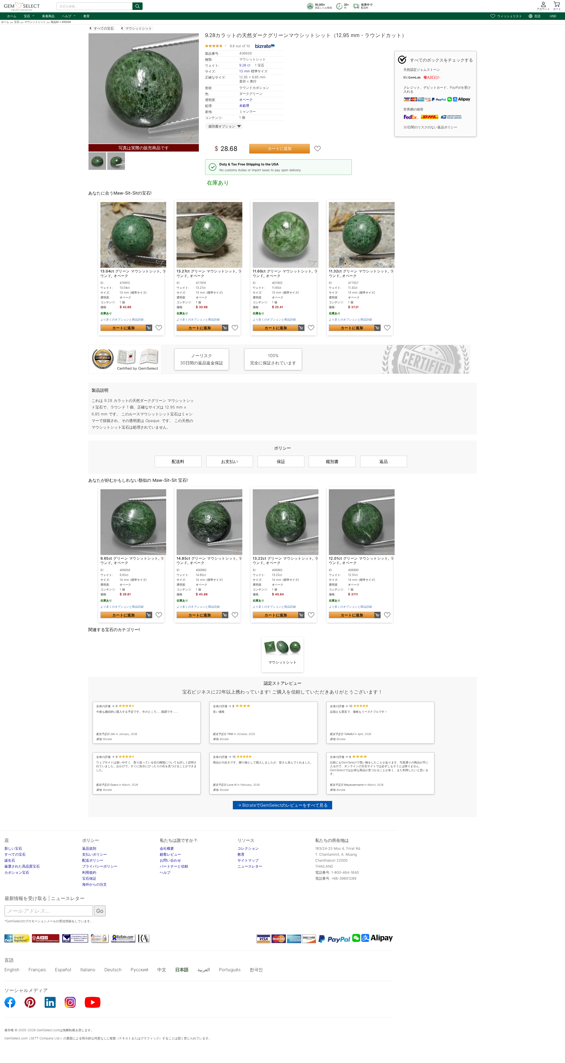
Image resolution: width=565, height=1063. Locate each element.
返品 (383, 461)
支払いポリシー (94, 854)
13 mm (244, 71)
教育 (86, 16)
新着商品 (48, 16)
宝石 (29, 15)
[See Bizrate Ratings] (265, 46)
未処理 (244, 105)
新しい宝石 (13, 848)
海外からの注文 (94, 884)
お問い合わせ (170, 860)
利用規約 (89, 872)
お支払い (229, 461)
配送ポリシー (92, 860)
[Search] (137, 6)
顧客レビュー (170, 854)
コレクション (248, 848)
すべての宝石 (15, 854)
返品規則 (89, 848)
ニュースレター (249, 866)
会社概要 (167, 848)
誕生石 (9, 860)
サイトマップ (248, 860)
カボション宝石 (16, 872)
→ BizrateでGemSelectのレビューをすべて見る (282, 805)
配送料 (178, 461)
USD (553, 16)
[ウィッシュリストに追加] (317, 148)
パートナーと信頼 (174, 866)
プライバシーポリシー (99, 866)
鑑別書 (332, 461)
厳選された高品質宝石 (22, 866)
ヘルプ (69, 15)
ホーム (11, 16)
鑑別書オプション (222, 126)
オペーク (245, 99)
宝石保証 (89, 878)
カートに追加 (280, 148)
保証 (281, 461)
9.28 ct (245, 65)
